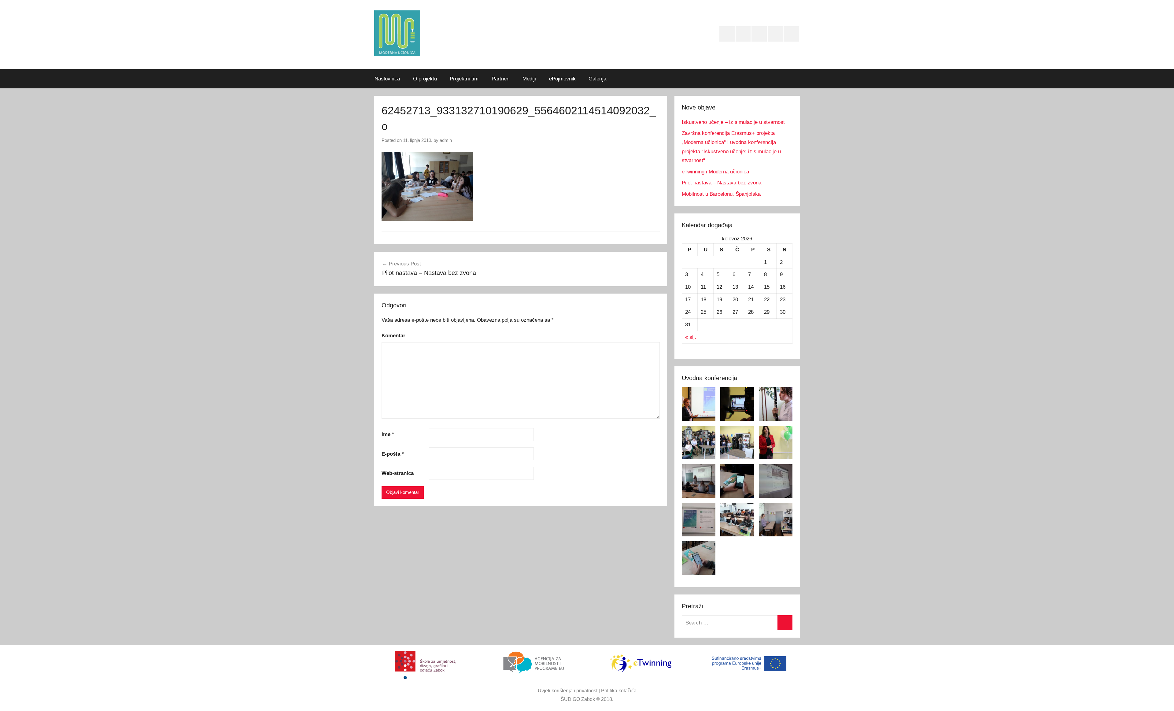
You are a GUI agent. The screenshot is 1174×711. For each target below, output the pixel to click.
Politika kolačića (619, 690)
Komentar (393, 336)
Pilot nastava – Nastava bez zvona (721, 183)
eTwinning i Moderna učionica (715, 172)
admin (446, 140)
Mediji (529, 79)
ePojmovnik (562, 79)
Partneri (501, 79)
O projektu (425, 79)
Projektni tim (464, 79)
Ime (388, 434)
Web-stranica (398, 473)
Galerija (597, 79)
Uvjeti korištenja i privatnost (567, 690)
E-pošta (393, 454)
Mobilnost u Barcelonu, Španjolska (721, 194)
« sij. (690, 337)
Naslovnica (387, 79)
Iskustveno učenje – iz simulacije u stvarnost (733, 122)
